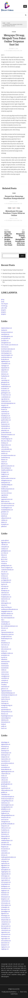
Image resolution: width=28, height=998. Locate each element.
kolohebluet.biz (4, 664)
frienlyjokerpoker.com (6, 597)
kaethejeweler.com (5, 482)
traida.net (3, 641)
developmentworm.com (6, 712)
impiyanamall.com (5, 368)
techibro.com (4, 601)
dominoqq (20, 966)
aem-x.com (3, 378)
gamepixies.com (5, 422)
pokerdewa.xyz (4, 682)
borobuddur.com (5, 388)
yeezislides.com (4, 340)
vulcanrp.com (4, 605)
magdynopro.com (5, 890)
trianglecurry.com (5, 474)
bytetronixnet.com (5, 943)
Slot (14, 208)
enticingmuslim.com (5, 822)
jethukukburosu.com (5, 809)
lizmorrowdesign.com (6, 468)
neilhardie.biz (4, 659)
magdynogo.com (5, 949)
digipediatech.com (5, 865)
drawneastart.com (5, 424)
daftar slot (23, 968)
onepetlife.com (4, 487)
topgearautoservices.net (6, 499)
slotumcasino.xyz (5, 674)
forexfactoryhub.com (6, 582)
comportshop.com (5, 697)
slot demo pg (4, 306)
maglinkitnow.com (5, 867)
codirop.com (4, 557)
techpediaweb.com (5, 884)
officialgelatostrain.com (6, 480)
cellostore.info (4, 780)
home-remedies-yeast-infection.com (9, 345)
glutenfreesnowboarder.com (7, 466)
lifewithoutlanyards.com (6, 638)
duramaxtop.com (5, 834)
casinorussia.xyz (4, 672)
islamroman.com (5, 593)
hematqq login (16, 968)
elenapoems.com (5, 826)
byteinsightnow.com (5, 928)
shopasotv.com (4, 701)
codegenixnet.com (5, 924)
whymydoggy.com (5, 742)
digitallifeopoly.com (5, 361)
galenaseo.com (4, 689)
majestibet (14, 974)
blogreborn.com (4, 574)
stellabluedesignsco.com (7, 840)
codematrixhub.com (5, 901)
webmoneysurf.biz (5, 661)
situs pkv (10, 964)
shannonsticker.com (5, 759)
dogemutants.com (5, 832)
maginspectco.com (5, 947)
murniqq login (9, 968)
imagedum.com (4, 476)
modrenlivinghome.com (6, 508)
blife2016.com (4, 464)
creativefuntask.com (5, 397)
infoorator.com (4, 628)
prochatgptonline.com (6, 580)
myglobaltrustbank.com (6, 691)
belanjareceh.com (5, 757)
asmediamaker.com (5, 782)
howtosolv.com (4, 647)
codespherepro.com (6, 922)
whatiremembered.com (6, 615)
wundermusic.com (5, 391)
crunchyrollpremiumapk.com (7, 796)
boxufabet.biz (4, 497)
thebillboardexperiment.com (7, 489)
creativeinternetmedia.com (7, 570)
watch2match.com (5, 686)
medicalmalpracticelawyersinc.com (9, 695)
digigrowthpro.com (5, 542)
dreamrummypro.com (6, 753)
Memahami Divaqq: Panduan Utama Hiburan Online (14, 213)
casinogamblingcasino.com (7, 801)
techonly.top (4, 563)
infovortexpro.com (5, 936)
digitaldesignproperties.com (7, 771)
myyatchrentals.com (5, 788)
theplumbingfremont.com (7, 716)
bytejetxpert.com (5, 945)
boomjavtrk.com (4, 524)
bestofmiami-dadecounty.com (8, 349)
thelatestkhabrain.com (6, 769)
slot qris (9, 974)
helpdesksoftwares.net (6, 328)
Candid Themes (14, 994)
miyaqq (19, 974)
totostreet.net (4, 372)
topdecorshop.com (5, 699)
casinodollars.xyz (5, 678)
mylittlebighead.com (5, 407)
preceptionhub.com (5, 338)
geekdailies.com (5, 512)
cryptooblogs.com (5, 380)
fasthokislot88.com (5, 426)
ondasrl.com (4, 462)
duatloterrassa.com (5, 451)
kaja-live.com (4, 584)
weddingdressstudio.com (7, 653)
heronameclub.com (5, 849)
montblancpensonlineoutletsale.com (9, 609)
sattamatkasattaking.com (6, 485)
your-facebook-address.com (7, 503)
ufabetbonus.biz (4, 720)
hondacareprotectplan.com (7, 799)
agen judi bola (9, 966)
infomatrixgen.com (5, 915)
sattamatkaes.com (5, 794)
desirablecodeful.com (6, 844)
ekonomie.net (4, 707)
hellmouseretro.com (5, 828)
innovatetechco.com (5, 888)
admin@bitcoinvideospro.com (14, 50)
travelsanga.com (5, 703)
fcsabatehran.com (5, 830)
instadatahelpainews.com (7, 510)
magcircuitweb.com (5, 880)
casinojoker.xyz (4, 680)
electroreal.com (4, 347)
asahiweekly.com (5, 411)
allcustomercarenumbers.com (8, 434)
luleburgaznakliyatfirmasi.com (7, 815)
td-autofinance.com (5, 595)
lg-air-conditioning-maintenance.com (9, 626)
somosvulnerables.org (6, 449)
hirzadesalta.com (5, 359)
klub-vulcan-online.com (6, 441)
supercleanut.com (5, 414)
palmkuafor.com (4, 748)
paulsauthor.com (5, 842)
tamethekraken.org (5, 457)
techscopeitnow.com (6, 941)
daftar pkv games (5, 976)
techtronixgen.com (5, 876)
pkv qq (2, 299)
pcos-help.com (4, 553)
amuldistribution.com (6, 386)
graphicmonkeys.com (6, 420)
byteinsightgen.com (5, 911)
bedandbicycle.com (5, 416)
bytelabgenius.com (5, 886)
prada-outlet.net (5, 540)
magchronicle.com (5, 863)
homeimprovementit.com (7, 332)
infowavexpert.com (5, 897)
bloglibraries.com (5, 813)
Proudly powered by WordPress (9, 992)
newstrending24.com (6, 718)
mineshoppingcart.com (6, 353)
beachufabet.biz (4, 491)
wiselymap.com (4, 578)
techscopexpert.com (6, 882)
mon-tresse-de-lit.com (6, 493)
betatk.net (3, 724)
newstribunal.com (5, 334)
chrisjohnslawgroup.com (6, 439)
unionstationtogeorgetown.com (8, 403)
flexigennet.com (4, 847)
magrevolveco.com (5, 932)
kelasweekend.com (5, 722)
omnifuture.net (4, 549)
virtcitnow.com (4, 576)
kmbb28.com (4, 516)
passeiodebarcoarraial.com (7, 763)
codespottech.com (5, 859)
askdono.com (4, 561)
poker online (4, 308)
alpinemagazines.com (6, 603)
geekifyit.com (4, 792)
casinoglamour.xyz (5, 676)
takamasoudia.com (5, 836)
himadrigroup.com (5, 590)
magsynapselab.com (5, 874)
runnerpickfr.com (5, 547)
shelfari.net (3, 670)
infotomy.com (4, 855)
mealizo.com (4, 776)
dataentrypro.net (5, 751)
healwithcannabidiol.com (6, 470)
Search (22, 255)
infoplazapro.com (5, 893)
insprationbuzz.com (5, 761)
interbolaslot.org (5, 746)
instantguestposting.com (6, 705)
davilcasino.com (4, 374)
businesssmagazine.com (6, 567)
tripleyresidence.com (6, 445)
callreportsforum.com (6, 518)
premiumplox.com (5, 655)
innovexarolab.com (5, 918)
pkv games (3, 310)
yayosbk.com (4, 657)
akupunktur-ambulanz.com (7, 613)
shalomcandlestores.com (7, 790)
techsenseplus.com (5, 903)
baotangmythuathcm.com (6, 807)
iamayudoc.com (4, 405)
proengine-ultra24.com (6, 636)
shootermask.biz (5, 666)
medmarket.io (4, 851)
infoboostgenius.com (6, 905)
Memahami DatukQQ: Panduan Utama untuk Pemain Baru (14, 281)
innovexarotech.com (5, 934)
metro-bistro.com (5, 645)
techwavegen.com (5, 907)
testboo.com (4, 651)
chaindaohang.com (5, 622)
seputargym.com (5, 366)
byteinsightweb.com (5, 870)
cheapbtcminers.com (6, 401)
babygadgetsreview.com (6, 611)
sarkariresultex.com (5, 773)
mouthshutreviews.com (6, 357)
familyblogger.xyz (5, 437)
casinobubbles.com (5, 363)
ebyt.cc (2, 620)
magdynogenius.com (5, 872)
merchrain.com (4, 514)
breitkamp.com (4, 443)
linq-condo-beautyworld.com (7, 618)
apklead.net (4, 526)
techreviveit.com (5, 895)
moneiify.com (4, 786)
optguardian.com (5, 370)
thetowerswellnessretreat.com (8, 478)
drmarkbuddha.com (5, 624)
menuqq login (4, 964)
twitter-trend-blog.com (6, 607)
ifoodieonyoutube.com (6, 351)
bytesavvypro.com (5, 909)
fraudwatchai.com (5, 376)
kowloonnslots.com (5, 599)
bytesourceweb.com (6, 926)
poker (14, 31)
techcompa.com (4, 586)
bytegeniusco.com (5, 899)
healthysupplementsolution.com (8, 857)
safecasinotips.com (5, 428)
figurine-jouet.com (5, 501)
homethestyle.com (5, 384)
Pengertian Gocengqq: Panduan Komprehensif (13, 285)
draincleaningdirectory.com (7, 805)
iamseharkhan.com (5, 767)
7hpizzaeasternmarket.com (7, 632)
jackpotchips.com (5, 430)
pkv (19, 964)
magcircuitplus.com (5, 938)
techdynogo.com (5, 861)
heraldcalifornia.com (5, 418)
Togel (18, 208)
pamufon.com (4, 453)
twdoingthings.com (5, 838)
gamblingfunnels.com (6, 551)
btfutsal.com (4, 555)
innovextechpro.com (5, 878)
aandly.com (3, 726)
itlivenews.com (4, 714)
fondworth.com (4, 765)
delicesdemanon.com (6, 649)
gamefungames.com (5, 393)
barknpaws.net (4, 778)
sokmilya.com (4, 520)
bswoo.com (4, 728)
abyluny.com (4, 522)
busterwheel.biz (4, 668)
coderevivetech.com (5, 930)
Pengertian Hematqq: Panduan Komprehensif (13, 270)
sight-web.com (4, 588)
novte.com (3, 630)
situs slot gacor (4, 304)
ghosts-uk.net (4, 559)
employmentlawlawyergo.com (8, 693)
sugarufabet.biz (4, 495)
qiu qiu (2, 301)
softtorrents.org (4, 447)
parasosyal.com (4, 819)
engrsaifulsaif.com (5, 399)
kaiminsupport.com (5, 755)
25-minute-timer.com (6, 395)
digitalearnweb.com (5, 744)
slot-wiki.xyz (4, 684)
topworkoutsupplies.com (7, 355)
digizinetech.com (5, 913)
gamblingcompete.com (6, 565)
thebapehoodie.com (5, 817)
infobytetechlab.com (5, 920)
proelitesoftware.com (6, 432)
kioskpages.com (4, 472)
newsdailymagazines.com (7, 336)
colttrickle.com (4, 544)
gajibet (23, 974)
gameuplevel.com (5, 382)
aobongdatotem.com (6, 343)
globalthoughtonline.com (6, 784)
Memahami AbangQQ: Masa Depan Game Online (14, 277)
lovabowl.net (4, 330)
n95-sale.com (4, 572)
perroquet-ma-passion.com (7, 505)
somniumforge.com (5, 811)
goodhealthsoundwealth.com (7, 824)
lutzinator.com (4, 459)
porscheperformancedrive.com (8, 455)
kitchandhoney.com (5, 643)
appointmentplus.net (6, 709)
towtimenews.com (5, 803)
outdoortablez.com (5, 853)
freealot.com (4, 409)
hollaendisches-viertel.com (7, 634)
